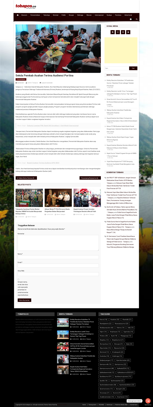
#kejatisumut (118, 340)
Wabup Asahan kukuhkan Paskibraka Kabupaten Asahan (119, 111)
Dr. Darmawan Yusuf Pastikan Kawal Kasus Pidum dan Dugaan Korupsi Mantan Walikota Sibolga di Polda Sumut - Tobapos (121, 239)
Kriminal (55, 15)
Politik (64, 15)
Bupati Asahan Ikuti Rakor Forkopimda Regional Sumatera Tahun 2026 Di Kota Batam (122, 119)
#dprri (103, 332)
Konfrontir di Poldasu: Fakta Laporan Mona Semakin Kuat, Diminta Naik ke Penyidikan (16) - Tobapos (122, 209)
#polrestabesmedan (108, 385)
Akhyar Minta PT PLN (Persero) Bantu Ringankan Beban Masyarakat (57, 210)
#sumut (117, 393)
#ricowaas (105, 393)
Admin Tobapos (32, 83)
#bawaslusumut (121, 323)
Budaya (109, 15)
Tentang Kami (92, 404)
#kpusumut (119, 348)
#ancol (103, 319)
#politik (104, 381)
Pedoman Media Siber (121, 404)
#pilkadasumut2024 (125, 372)
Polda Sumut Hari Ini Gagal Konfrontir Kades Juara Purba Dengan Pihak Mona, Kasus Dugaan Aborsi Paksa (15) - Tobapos (121, 224)
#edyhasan (115, 332)
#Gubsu (104, 336)
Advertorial (128, 15)
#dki (131, 328)
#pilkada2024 (123, 368)
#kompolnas (105, 344)
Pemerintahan (35, 15)
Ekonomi (24, 15)
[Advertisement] (120, 50)
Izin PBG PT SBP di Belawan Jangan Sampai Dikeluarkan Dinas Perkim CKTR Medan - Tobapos (121, 180)
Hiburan (89, 15)
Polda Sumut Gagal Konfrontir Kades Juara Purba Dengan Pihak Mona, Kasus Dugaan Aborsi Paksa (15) (122, 215)
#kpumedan (105, 348)
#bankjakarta (105, 323)
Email (20, 262)
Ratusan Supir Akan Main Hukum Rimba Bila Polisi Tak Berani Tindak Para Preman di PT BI (121, 185)
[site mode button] (132, 19)
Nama (20, 254)
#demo (120, 328)
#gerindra (128, 332)
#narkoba (104, 356)
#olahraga (117, 356)
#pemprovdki (105, 364)
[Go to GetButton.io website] (148, 405)
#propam (120, 389)
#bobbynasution (106, 328)
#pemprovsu (120, 364)
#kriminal (104, 352)
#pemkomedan (123, 360)
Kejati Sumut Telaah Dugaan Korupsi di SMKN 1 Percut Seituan (121, 155)
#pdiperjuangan (106, 360)
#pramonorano (106, 389)
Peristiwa (118, 15)
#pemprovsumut (107, 368)
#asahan (114, 319)
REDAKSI (101, 404)
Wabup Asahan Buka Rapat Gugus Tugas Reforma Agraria (120, 138)
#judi (114, 336)
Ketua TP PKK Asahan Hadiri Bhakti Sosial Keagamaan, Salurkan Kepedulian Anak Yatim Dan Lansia (122, 129)
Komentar (21, 234)
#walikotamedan (107, 397)
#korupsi (118, 344)
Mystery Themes (62, 404)
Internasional (99, 15)
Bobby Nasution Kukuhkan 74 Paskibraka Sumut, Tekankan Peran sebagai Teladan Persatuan (120, 83)
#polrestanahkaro (126, 385)
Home (84, 404)
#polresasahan (117, 381)
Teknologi (46, 15)
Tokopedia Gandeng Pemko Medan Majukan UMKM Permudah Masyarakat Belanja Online (29, 211)
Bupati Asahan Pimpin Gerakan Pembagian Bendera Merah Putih (85, 210)
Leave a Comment (47, 83)
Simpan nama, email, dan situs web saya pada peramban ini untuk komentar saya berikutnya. (23, 288)
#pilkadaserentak (107, 372)
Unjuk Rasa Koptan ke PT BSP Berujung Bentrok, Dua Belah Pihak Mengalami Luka (120, 163)
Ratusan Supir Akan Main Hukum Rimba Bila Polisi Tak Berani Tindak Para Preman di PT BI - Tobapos (122, 195)
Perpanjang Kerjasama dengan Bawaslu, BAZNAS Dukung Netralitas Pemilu (91, 178)
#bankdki (127, 319)
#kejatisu (104, 340)
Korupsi (71, 15)
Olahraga (80, 15)
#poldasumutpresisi (123, 376)
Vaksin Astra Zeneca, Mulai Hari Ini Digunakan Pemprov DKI (28, 178)
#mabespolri (117, 352)
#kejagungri (125, 336)
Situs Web (21, 271)
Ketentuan (110, 404)
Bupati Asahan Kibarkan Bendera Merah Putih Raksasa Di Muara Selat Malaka (122, 146)
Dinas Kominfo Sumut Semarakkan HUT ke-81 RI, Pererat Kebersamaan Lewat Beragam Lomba (122, 102)
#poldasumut (106, 376)
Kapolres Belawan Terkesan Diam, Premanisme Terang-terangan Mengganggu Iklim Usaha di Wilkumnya (121, 200)
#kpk (129, 344)
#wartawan (122, 397)
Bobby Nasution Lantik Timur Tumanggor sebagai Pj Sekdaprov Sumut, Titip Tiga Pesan (122, 92)
